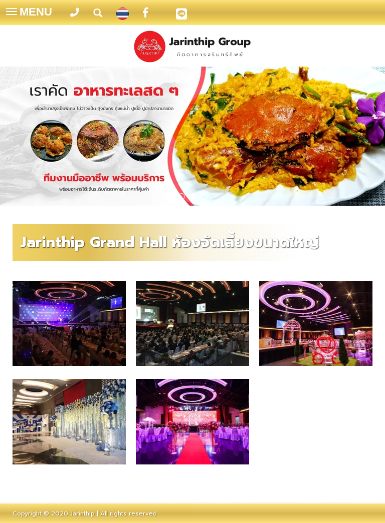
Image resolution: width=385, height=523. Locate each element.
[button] (29, 138)
